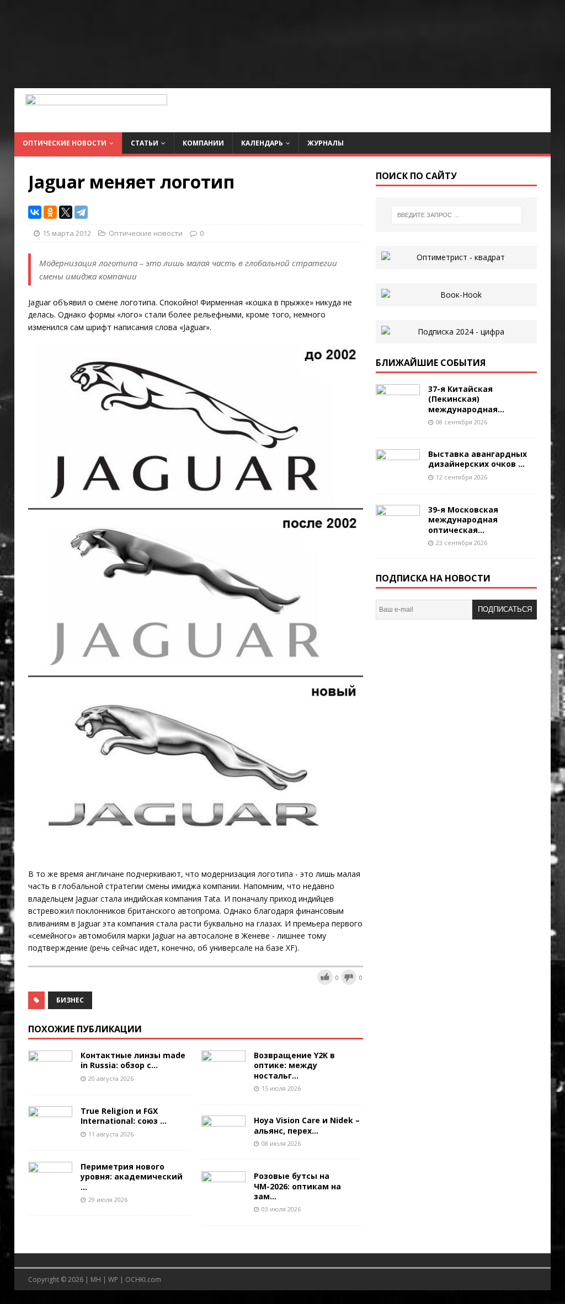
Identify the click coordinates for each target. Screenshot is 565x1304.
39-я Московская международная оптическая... (463, 519)
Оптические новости (64, 143)
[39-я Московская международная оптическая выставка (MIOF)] (398, 531)
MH (95, 1279)
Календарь (262, 143)
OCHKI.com (143, 1279)
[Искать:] (456, 215)
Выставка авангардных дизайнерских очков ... (477, 459)
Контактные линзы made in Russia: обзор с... (133, 1060)
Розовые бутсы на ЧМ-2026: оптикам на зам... (297, 1186)
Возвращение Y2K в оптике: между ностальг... (294, 1065)
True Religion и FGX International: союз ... (124, 1116)
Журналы (325, 143)
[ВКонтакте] (34, 212)
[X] (65, 212)
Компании (203, 143)
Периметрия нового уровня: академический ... (132, 1176)
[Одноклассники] (50, 212)
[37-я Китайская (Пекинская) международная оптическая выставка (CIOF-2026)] (398, 411)
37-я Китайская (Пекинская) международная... (466, 399)
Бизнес (70, 1000)
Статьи (144, 143)
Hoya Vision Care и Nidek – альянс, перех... (307, 1125)
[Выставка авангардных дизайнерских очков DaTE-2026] (398, 476)
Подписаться (505, 609)
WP (113, 1279)
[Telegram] (81, 212)
